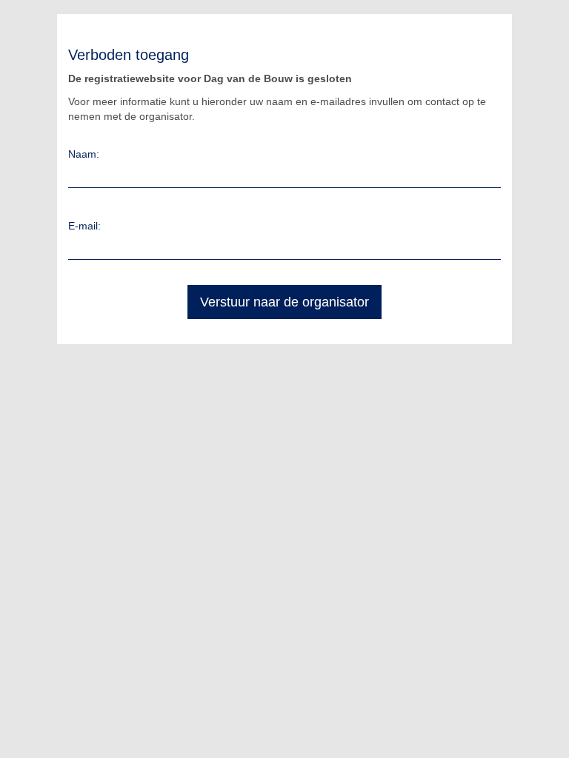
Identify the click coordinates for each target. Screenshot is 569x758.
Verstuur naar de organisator (284, 302)
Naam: (83, 154)
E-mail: (84, 226)
